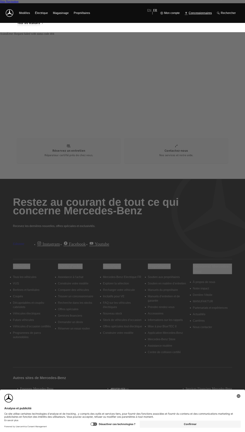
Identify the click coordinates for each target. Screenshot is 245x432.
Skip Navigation (9, 1)
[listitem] (24, 13)
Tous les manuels (28, 23)
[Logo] (9, 13)
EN (149, 10)
